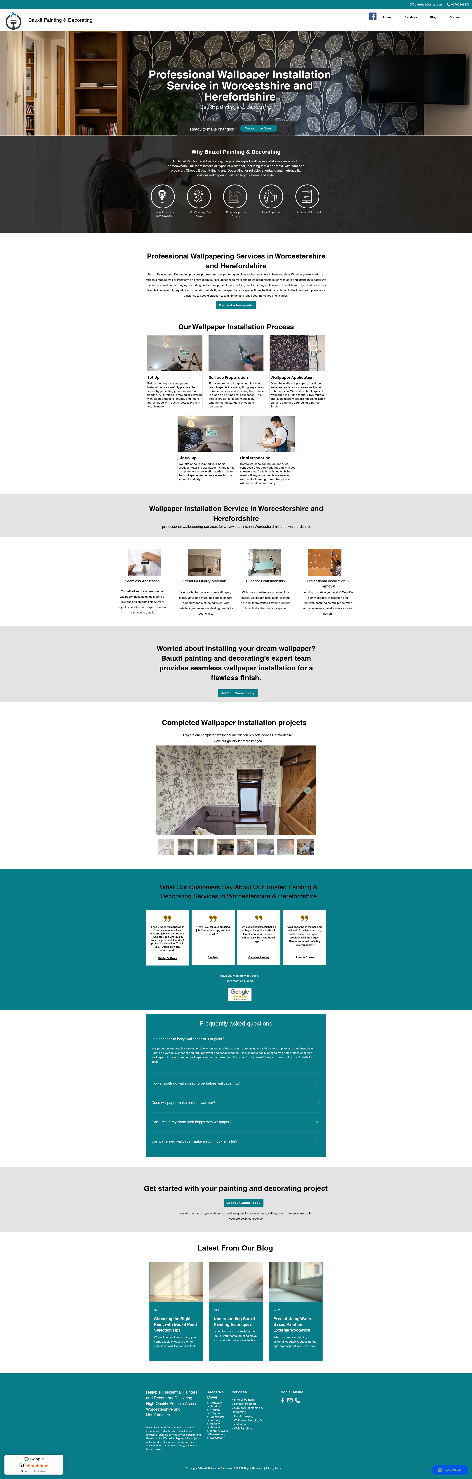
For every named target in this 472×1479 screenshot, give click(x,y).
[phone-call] (297, 1400)
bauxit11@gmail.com (428, 4)
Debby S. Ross (167, 958)
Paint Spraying (243, 1416)
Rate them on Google (240, 981)
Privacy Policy (274, 1468)
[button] (415, 17)
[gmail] (290, 1400)
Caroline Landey (258, 957)
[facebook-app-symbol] (282, 1400)
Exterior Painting (245, 1404)
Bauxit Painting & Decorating (60, 20)
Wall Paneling (243, 1428)
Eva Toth (213, 957)
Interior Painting (244, 1399)
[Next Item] (308, 790)
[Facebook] (372, 16)
